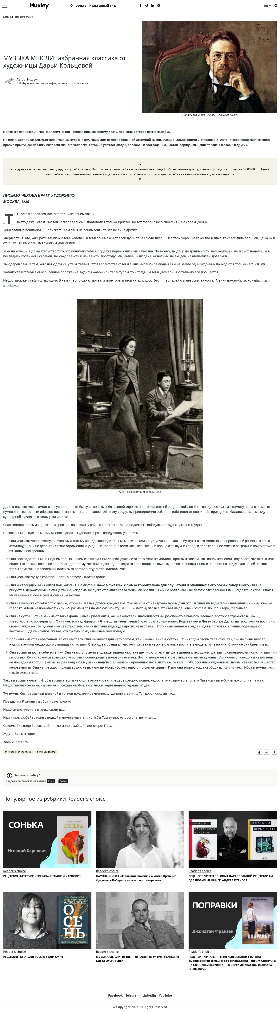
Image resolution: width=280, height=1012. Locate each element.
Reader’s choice (24, 16)
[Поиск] (276, 5)
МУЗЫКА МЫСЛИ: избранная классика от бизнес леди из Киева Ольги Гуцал (137, 959)
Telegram (133, 995)
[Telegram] (147, 5)
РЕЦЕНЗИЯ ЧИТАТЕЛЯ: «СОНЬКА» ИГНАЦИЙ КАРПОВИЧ (42, 876)
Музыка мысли (47, 751)
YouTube (165, 995)
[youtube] (159, 5)
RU (266, 6)
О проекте (78, 5)
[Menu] (5, 5)
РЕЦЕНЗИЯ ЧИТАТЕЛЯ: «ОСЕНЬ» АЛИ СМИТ (33, 957)
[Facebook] (141, 5)
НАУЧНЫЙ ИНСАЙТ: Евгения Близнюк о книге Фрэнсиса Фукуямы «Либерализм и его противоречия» (136, 878)
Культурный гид (102, 5)
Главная (8, 16)
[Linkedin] (153, 5)
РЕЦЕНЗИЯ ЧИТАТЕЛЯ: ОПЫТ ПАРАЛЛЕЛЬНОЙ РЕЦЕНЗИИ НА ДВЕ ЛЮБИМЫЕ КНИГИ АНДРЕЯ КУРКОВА (231, 878)
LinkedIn (149, 995)
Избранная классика (19, 751)
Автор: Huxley (27, 79)
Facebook (115, 995)
